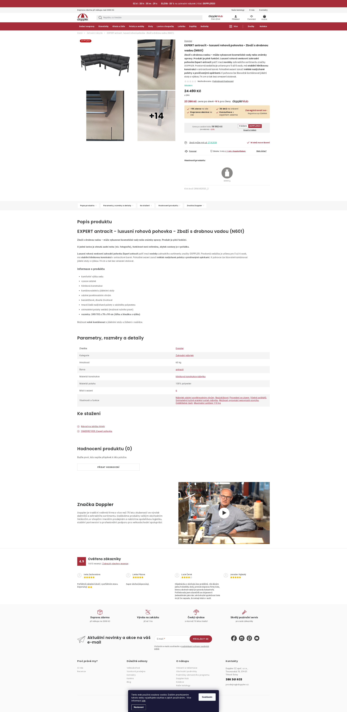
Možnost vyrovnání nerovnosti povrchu (239, 400)
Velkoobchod (133, 668)
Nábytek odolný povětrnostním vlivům (195, 397)
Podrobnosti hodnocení (223, 81)
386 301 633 (234, 679)
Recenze (81, 671)
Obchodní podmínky (186, 671)
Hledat (100, 17)
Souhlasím (207, 697)
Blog (129, 682)
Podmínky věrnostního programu (193, 675)
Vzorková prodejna (136, 671)
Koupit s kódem (249, 130)
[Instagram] (242, 638)
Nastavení (139, 707)
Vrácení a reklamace (186, 668)
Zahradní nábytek (185, 355)
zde (143, 700)
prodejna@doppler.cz (237, 684)
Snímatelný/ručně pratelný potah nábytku (197, 400)
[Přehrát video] (224, 513)
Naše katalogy (238, 10)
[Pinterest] (249, 638)
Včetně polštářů (258, 397)
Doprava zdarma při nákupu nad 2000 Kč (95, 10)
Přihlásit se (201, 639)
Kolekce (180, 682)
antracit (180, 369)
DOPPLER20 (255, 126)
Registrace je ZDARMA (256, 112)
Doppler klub (182, 678)
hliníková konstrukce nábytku (190, 376)
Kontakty (263, 10)
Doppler (188, 41)
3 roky (222, 151)
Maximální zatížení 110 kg (207, 403)
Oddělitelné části (184, 403)
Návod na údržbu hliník (93, 426)
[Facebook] (234, 638)
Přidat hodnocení (108, 467)
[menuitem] (86, 26)
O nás (252, 10)
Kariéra (130, 678)
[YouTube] (256, 638)
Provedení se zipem (239, 397)
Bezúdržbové (222, 397)
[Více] (234, 26)
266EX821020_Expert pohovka (96, 431)
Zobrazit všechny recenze (115, 563)
